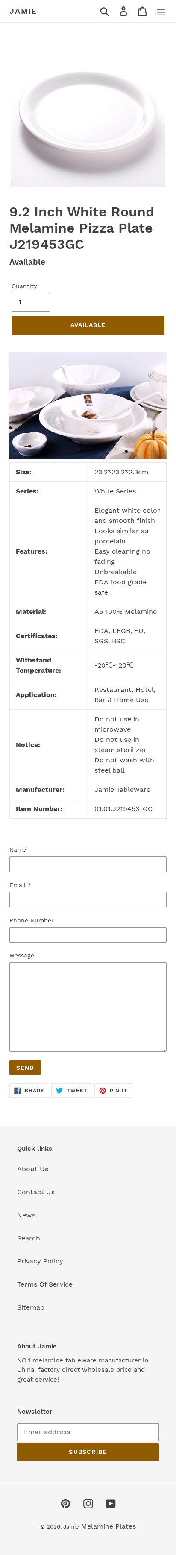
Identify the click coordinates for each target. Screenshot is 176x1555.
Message (21, 955)
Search (28, 1238)
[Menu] (161, 11)
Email (20, 884)
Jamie (23, 10)
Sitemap (30, 1307)
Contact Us (36, 1192)
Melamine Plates (108, 1526)
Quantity (24, 286)
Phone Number (31, 920)
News (26, 1215)
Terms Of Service (45, 1284)
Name (17, 849)
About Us (32, 1169)
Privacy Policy (40, 1261)
